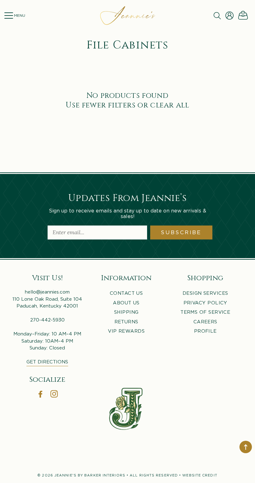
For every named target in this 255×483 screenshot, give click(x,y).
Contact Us (126, 292)
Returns (126, 321)
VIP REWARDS (126, 330)
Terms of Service (205, 311)
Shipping (126, 311)
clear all (169, 104)
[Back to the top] (245, 447)
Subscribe (181, 232)
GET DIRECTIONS (47, 361)
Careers (205, 321)
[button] (8, 15)
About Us (126, 302)
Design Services (205, 292)
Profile (205, 330)
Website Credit (199, 475)
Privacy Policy (205, 302)
